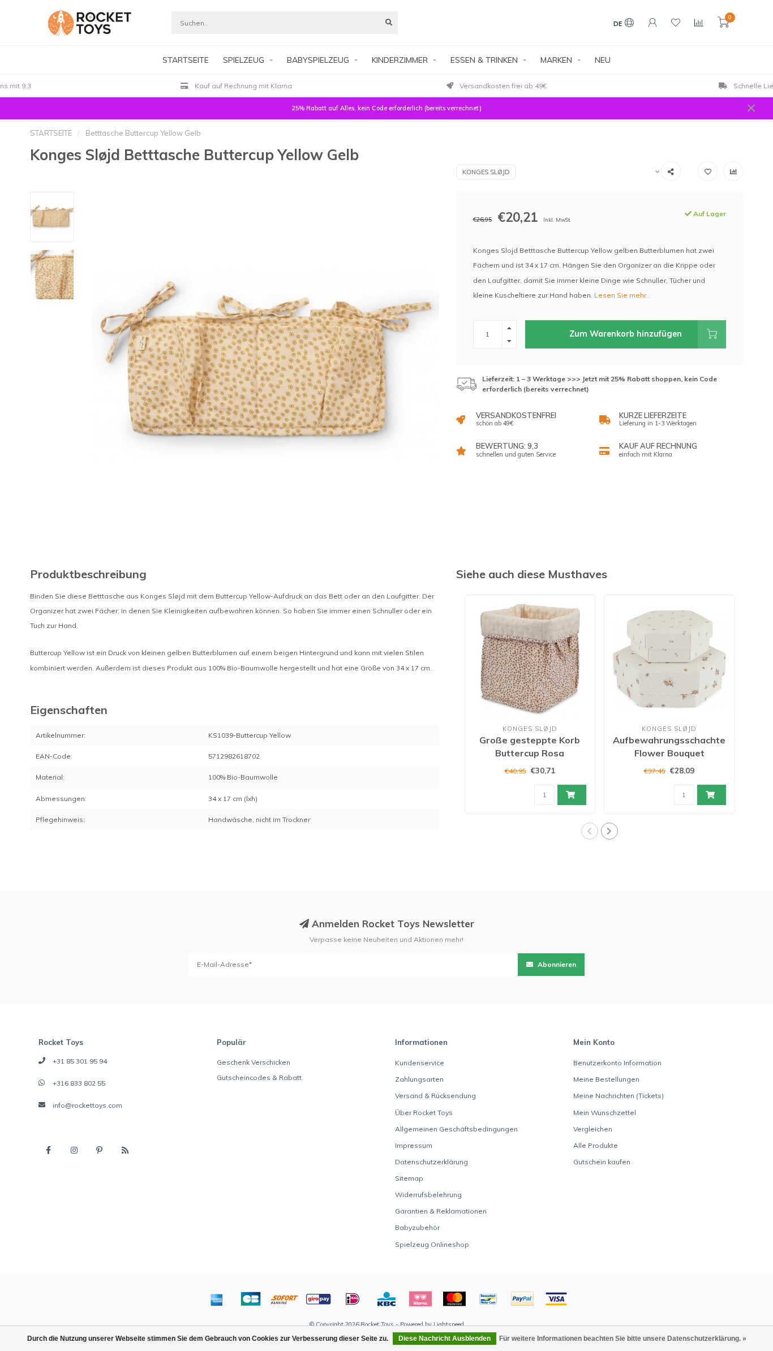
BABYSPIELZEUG (318, 60)
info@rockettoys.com (87, 1105)
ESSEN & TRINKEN (484, 60)
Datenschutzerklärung (431, 1162)
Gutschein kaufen (601, 1162)
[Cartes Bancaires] (251, 1298)
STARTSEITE (185, 60)
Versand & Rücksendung (435, 1095)
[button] (589, 831)
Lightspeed (448, 1324)
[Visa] (556, 1298)
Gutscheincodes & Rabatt (259, 1077)
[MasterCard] (454, 1298)
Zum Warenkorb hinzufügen (625, 334)
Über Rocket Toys (424, 1112)
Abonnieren (556, 964)
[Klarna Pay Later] (420, 1298)
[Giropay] (318, 1298)
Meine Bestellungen (606, 1079)
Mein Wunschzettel (604, 1112)
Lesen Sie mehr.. (622, 295)
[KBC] (386, 1298)
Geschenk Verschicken (253, 1062)
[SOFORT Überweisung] (284, 1298)
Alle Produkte (595, 1145)
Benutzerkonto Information (617, 1063)
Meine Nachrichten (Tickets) (618, 1095)
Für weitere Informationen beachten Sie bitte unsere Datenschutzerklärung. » (622, 1339)
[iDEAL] (352, 1298)
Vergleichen (592, 1129)
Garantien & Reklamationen (441, 1211)
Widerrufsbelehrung (428, 1194)
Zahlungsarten (419, 1079)
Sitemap (409, 1178)
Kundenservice (419, 1063)
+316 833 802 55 (79, 1083)
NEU (603, 60)
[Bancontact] (488, 1298)
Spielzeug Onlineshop (432, 1244)
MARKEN (556, 60)
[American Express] (217, 1298)
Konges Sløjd (486, 172)
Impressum (413, 1145)
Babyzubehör (417, 1227)
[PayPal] (522, 1298)
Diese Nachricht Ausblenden (444, 1339)
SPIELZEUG (243, 60)
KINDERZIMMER (400, 60)
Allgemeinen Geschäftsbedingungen (456, 1129)
